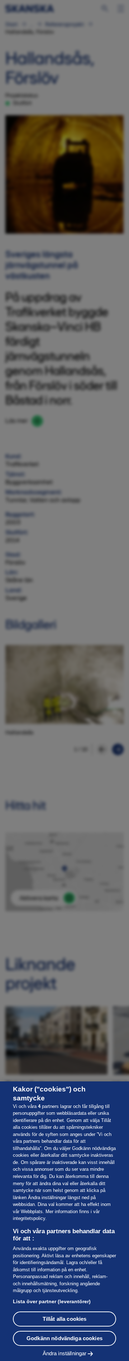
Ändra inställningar (65, 1353)
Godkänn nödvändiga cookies (64, 1338)
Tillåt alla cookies (65, 1319)
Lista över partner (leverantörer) (52, 1301)
